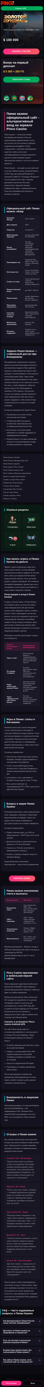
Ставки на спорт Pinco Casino (14, 479)
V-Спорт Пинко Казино (11, 486)
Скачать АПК (20, 8)
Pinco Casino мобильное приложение (17, 473)
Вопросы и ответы (10, 499)
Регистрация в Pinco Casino (13, 467)
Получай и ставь (21, 79)
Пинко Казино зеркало (11, 464)
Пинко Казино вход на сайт (13, 470)
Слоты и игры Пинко (10, 492)
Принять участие (21, 51)
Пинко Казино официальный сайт (15, 460)
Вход (33, 1383)
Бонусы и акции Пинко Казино (14, 476)
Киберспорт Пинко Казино (13, 483)
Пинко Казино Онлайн (11, 457)
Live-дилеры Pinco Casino (12, 489)
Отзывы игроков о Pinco (12, 495)
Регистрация (11, 1383)
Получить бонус (22, 878)
